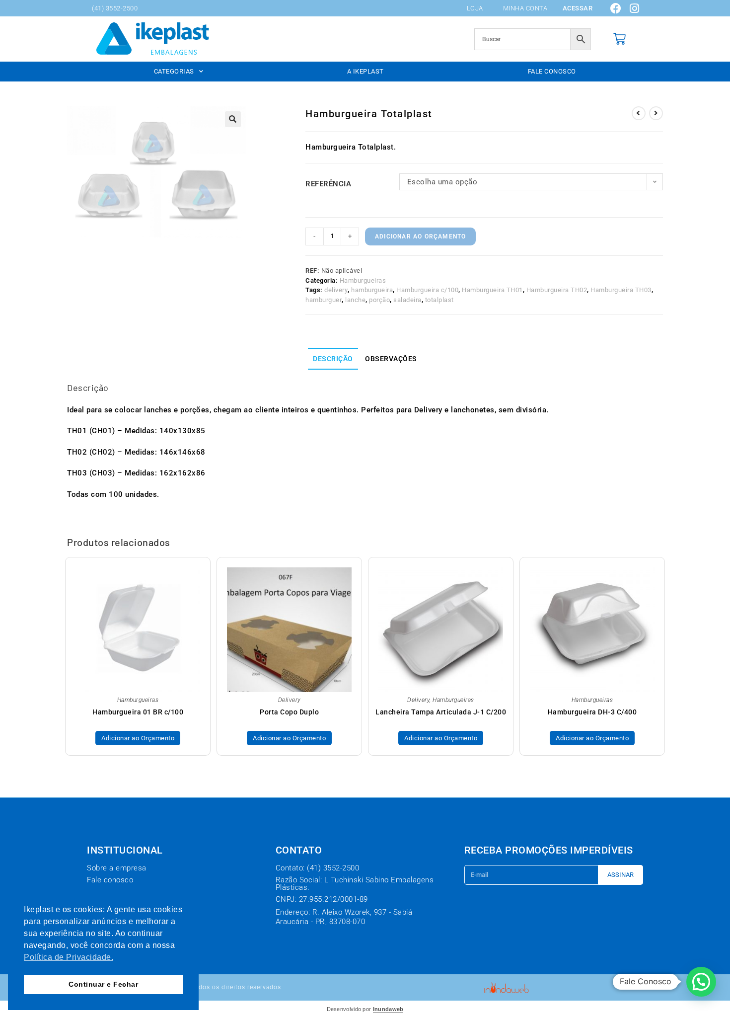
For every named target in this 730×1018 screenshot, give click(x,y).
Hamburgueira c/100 (427, 290)
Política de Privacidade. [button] (68, 957)
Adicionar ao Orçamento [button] (137, 738)
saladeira (407, 300)
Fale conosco (552, 71)
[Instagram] (634, 8)
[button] (233, 119)
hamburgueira (372, 290)
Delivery (289, 700)
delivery (336, 290)
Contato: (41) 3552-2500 (318, 867)
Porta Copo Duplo (289, 712)
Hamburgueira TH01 (492, 290)
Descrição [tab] (333, 359)
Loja (475, 8)
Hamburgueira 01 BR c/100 (137, 712)
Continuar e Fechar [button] (103, 984)
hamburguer (323, 300)
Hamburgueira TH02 (556, 290)
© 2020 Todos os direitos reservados (223, 987)
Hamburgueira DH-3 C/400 (592, 712)
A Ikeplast (365, 71)
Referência (328, 183)
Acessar (578, 8)
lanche (355, 300)
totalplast (439, 300)
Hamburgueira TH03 (621, 290)
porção (379, 300)
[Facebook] (616, 8)
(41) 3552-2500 (115, 8)
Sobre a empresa (116, 867)
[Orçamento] (620, 39)
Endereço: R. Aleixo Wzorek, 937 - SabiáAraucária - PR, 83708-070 (344, 917)
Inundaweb (388, 1009)
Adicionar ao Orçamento (420, 236)
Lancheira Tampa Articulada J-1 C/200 (440, 712)
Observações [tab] (391, 359)
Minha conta (525, 8)
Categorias (174, 71)
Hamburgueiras (363, 280)
